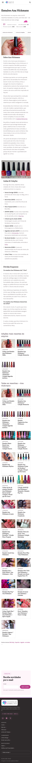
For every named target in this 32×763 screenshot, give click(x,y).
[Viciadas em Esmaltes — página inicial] (9, 703)
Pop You (21, 216)
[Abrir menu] (2, 2)
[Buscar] (30, 2)
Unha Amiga (4, 737)
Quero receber (25, 687)
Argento (22, 642)
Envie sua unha (5, 740)
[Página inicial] (10, 2)
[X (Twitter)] (10, 718)
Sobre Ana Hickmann (8, 32)
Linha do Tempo (5, 732)
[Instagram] (2, 718)
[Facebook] (6, 718)
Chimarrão (15, 233)
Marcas (3, 727)
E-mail (4, 684)
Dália (6, 244)
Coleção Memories (21, 119)
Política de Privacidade (7, 748)
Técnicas (3, 729)
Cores (2, 725)
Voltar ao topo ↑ (7, 752)
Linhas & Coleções (20, 32)
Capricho (17, 642)
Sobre (3, 745)
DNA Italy (11, 642)
